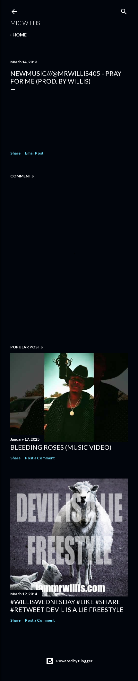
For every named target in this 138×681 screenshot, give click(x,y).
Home (20, 34)
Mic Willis (25, 22)
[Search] (124, 10)
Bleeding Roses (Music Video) (60, 447)
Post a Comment (40, 458)
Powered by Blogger (74, 660)
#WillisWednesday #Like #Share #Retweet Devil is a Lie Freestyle (67, 605)
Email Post (34, 153)
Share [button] (15, 153)
